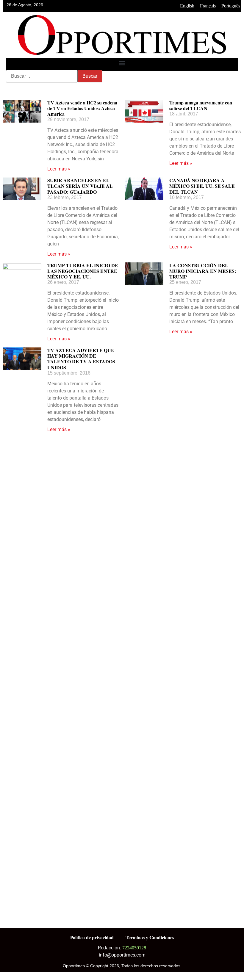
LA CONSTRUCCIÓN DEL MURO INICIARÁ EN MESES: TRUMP (202, 271)
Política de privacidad (92, 937)
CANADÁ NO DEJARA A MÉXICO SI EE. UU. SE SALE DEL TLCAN (202, 186)
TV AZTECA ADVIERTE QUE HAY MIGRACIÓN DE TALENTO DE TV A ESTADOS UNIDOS (81, 359)
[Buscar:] (42, 76)
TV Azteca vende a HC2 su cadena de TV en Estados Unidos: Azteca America (82, 108)
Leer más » (58, 169)
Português (230, 5)
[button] (122, 63)
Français (208, 5)
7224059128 (134, 947)
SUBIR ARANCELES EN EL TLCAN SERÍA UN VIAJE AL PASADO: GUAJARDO (80, 186)
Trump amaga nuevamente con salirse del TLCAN (200, 105)
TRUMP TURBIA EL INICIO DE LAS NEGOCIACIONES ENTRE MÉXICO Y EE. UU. (82, 271)
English (187, 5)
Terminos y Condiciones (150, 937)
